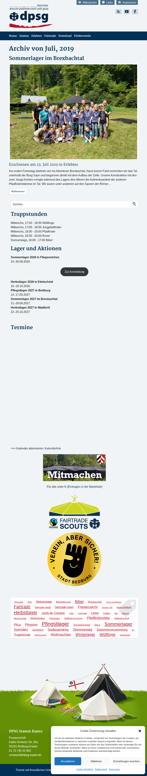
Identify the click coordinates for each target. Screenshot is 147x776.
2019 (29, 602)
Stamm (24, 35)
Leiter (95, 613)
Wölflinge (107, 634)
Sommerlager (118, 624)
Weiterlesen (18, 191)
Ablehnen (96, 761)
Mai (116, 613)
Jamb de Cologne (53, 613)
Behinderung (63, 601)
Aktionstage (44, 601)
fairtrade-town (64, 607)
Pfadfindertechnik (121, 618)
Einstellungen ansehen (126, 761)
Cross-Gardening (113, 602)
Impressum (114, 769)
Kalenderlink (53, 448)
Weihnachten (61, 634)
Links (109, 2)
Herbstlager (25, 612)
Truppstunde (22, 634)
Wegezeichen (40, 635)
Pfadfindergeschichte (73, 618)
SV (133, 630)
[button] (140, 731)
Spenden (21, 629)
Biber (79, 601)
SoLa (97, 624)
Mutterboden (37, 618)
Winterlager (85, 634)
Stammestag (82, 629)
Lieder (106, 613)
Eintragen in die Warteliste (84, 486)
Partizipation (54, 618)
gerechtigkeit (124, 607)
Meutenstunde (20, 618)
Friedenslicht (88, 607)
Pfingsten (31, 624)
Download (65, 35)
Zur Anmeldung (74, 271)
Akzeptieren (68, 761)
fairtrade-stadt (43, 607)
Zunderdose (125, 635)
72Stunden (18, 602)
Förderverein (82, 35)
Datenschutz (101, 769)
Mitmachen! (90, 2)
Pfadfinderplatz (98, 618)
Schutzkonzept (81, 624)
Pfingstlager (55, 624)
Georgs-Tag (107, 607)
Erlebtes (36, 35)
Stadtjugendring (58, 629)
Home (13, 35)
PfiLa (17, 624)
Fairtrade (50, 35)
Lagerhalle (82, 613)
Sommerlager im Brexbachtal (46, 58)
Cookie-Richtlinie (84, 769)
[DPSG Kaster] (40, 16)
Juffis (71, 613)
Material (125, 613)
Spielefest (37, 629)
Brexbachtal (95, 601)
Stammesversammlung (112, 629)
